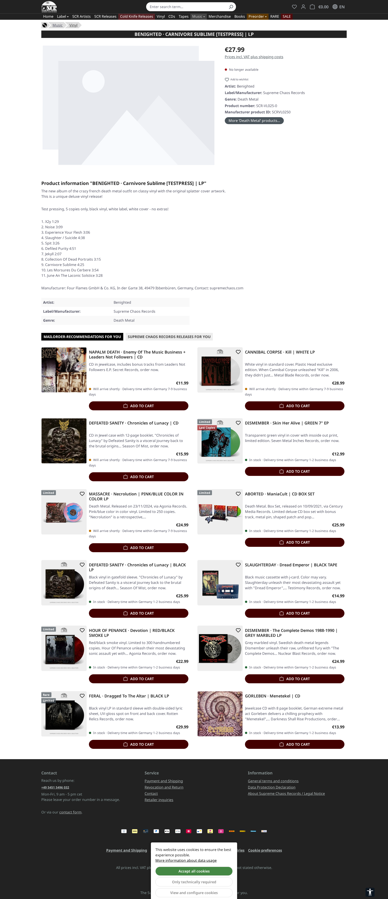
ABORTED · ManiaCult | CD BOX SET (280, 494)
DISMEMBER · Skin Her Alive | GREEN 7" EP (287, 423)
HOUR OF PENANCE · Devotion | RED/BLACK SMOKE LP (132, 633)
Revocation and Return (164, 787)
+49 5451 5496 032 (55, 787)
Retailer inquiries (159, 799)
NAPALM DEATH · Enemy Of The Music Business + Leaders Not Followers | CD (137, 354)
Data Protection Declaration (271, 787)
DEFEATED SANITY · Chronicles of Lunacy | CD (134, 423)
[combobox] (186, 6)
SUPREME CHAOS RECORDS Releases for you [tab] (169, 336)
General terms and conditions (273, 780)
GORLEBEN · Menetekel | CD (272, 696)
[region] (128, 105)
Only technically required (194, 881)
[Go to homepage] (49, 6)
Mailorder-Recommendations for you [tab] (82, 336)
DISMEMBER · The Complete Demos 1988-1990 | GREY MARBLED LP (291, 633)
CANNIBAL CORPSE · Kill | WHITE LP (280, 352)
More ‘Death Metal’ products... (254, 120)
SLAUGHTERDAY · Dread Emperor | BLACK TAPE (291, 564)
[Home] (44, 24)
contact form (70, 812)
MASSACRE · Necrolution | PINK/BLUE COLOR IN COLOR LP (136, 496)
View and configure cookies (194, 892)
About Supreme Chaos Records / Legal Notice (286, 793)
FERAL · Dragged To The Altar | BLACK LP (129, 696)
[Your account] (303, 7)
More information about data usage (186, 860)
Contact (151, 793)
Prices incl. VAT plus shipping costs (254, 56)
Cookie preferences (265, 850)
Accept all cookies (194, 871)
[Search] (231, 6)
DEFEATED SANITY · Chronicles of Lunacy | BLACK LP (137, 567)
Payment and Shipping (164, 780)
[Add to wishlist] (81, 351)
